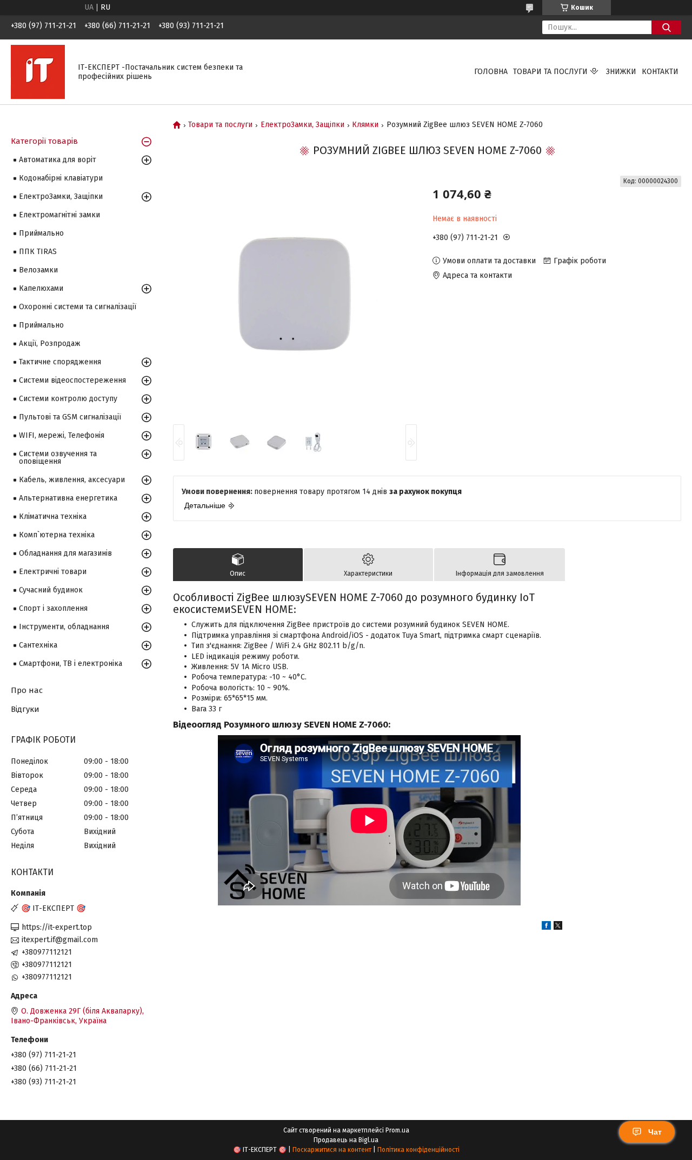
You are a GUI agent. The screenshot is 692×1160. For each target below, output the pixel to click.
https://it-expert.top (57, 927)
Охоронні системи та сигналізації (77, 306)
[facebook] (546, 927)
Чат (655, 1132)
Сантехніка (38, 645)
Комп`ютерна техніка (57, 534)
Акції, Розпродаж (50, 343)
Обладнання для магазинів (65, 553)
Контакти (660, 71)
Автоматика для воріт (57, 159)
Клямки (365, 125)
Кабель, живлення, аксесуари (72, 479)
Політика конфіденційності (418, 1150)
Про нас (27, 690)
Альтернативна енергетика (68, 498)
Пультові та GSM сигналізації (70, 417)
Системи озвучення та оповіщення (58, 457)
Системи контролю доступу (68, 398)
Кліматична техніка (52, 516)
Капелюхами (41, 288)
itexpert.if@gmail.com (60, 939)
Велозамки (38, 270)
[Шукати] (666, 27)
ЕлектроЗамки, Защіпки (302, 125)
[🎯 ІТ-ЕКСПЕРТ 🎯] (38, 71)
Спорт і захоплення (53, 608)
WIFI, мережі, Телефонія (61, 435)
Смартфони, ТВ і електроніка (70, 663)
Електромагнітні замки (59, 214)
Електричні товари (52, 571)
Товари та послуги (550, 71)
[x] (558, 927)
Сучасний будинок (51, 590)
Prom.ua (397, 1130)
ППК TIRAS (38, 251)
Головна (491, 71)
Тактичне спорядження (60, 361)
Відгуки (25, 709)
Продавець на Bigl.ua (346, 1140)
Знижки (621, 71)
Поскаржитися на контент (331, 1150)
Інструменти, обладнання (64, 626)
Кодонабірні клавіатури (61, 178)
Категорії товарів (44, 141)
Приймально (41, 233)
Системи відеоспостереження (72, 380)
